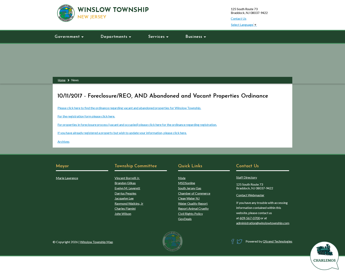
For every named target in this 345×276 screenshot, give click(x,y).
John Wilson (123, 213)
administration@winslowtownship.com (262, 223)
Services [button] (156, 37)
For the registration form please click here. (86, 116)
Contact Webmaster (250, 195)
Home (61, 80)
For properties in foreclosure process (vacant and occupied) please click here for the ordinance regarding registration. (137, 124)
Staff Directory (246, 177)
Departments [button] (114, 37)
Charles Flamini (125, 208)
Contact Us (238, 18)
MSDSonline (186, 183)
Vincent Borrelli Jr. (127, 178)
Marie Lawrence (67, 178)
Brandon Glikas (125, 183)
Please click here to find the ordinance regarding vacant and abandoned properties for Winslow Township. (129, 108)
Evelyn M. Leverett (127, 188)
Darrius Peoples (125, 193)
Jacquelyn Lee (124, 198)
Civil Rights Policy (190, 213)
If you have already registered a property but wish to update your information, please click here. (122, 133)
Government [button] (67, 37)
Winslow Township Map (96, 242)
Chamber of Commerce (194, 193)
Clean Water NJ (189, 198)
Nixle (181, 178)
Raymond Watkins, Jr (129, 203)
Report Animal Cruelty (193, 208)
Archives (63, 141)
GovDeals (185, 219)
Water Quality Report (193, 203)
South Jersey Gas (189, 188)
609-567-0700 (250, 218)
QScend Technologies (277, 241)
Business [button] (193, 37)
